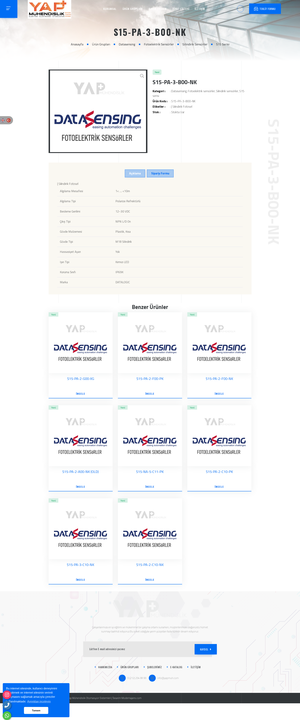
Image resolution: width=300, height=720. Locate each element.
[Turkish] (8, 120)
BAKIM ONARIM (158, 9)
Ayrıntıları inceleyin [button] (39, 701)
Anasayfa (77, 44)
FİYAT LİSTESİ (181, 9)
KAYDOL (204, 649)
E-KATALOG (176, 667)
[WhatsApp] (7, 715)
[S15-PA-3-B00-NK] (98, 111)
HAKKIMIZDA (105, 667)
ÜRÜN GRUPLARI (133, 9)
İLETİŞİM (200, 9)
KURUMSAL (109, 9)
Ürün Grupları (101, 44)
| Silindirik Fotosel (181, 106)
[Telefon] (7, 705)
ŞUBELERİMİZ (154, 667)
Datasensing (127, 44)
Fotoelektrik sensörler (159, 44)
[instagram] (7, 694)
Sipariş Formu (160, 173)
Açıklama (135, 173)
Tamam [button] (36, 710)
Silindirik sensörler (194, 44)
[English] (2, 120)
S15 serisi (222, 44)
